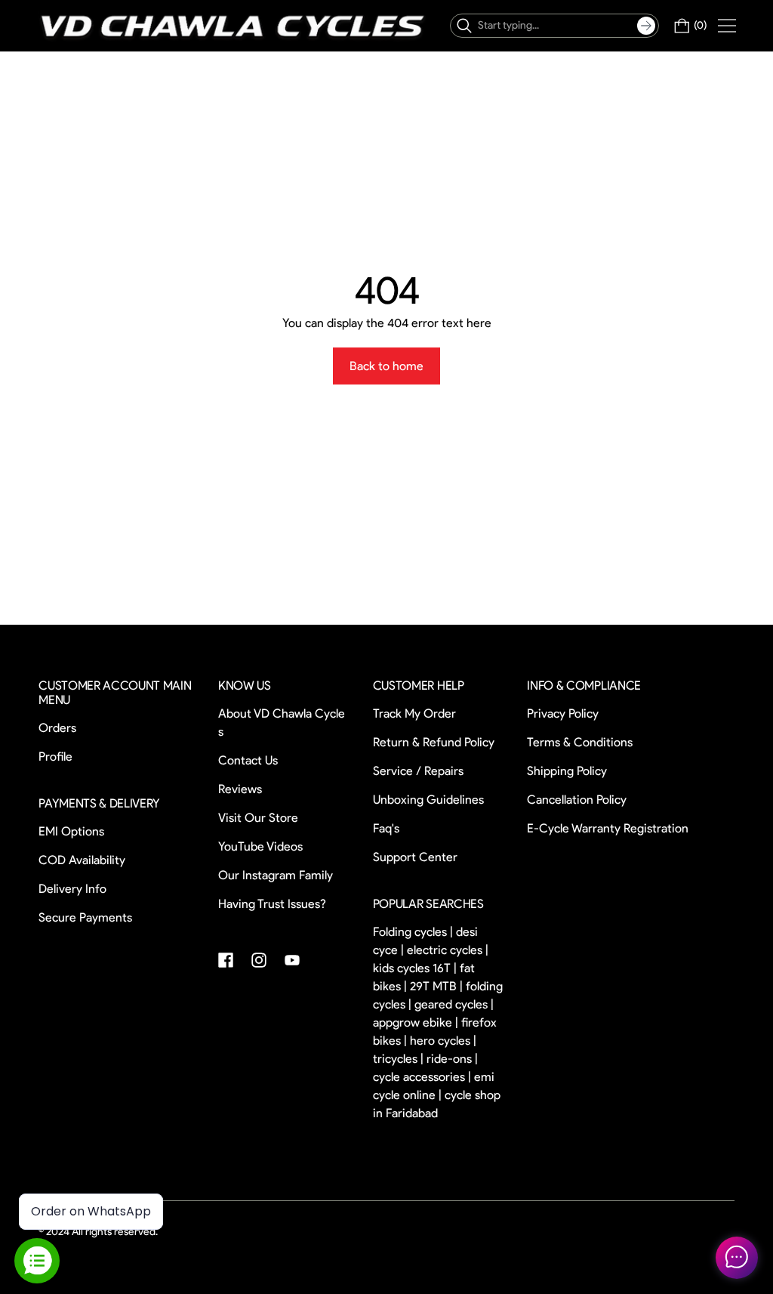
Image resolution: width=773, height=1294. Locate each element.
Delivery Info (72, 889)
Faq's (386, 828)
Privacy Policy (563, 713)
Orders (57, 728)
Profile (55, 756)
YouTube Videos (260, 846)
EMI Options (71, 831)
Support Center (415, 857)
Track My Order (414, 713)
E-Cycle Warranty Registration (607, 828)
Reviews (240, 789)
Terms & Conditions (580, 742)
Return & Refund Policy (433, 742)
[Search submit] (646, 25)
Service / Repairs (418, 771)
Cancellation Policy (577, 799)
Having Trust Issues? (272, 904)
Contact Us (248, 760)
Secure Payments (85, 917)
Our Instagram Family (275, 875)
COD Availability (81, 860)
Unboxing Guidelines (428, 799)
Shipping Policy (567, 771)
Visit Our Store (258, 818)
